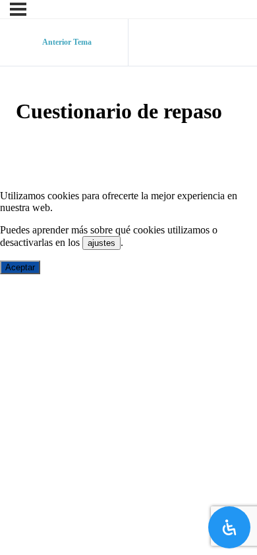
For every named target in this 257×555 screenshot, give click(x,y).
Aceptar (20, 267)
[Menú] (18, 9)
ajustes (101, 243)
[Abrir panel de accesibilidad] (229, 527)
